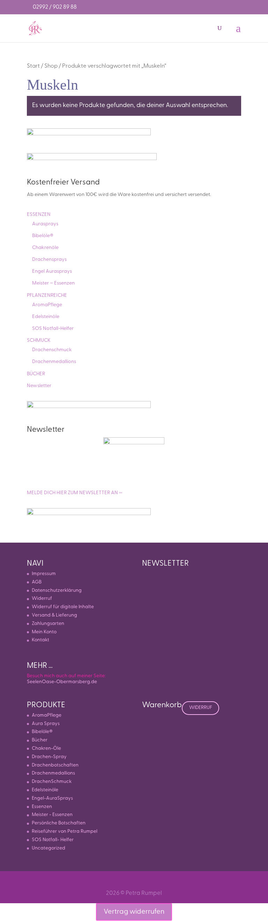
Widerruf (42, 598)
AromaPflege (47, 305)
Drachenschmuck (52, 350)
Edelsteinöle (45, 316)
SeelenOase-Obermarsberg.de (62, 682)
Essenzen (42, 806)
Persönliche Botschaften (58, 823)
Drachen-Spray (49, 757)
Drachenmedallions (54, 361)
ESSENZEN (39, 214)
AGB (37, 582)
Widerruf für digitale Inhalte (63, 607)
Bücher (39, 740)
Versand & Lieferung (54, 615)
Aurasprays (45, 224)
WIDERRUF (200, 707)
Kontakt (40, 640)
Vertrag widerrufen (134, 911)
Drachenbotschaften (55, 765)
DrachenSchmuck (52, 781)
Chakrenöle (45, 247)
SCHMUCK (39, 340)
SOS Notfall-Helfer (53, 328)
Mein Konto (44, 632)
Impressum (44, 573)
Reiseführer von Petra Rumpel (64, 831)
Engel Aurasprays (52, 271)
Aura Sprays (46, 723)
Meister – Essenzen (53, 283)
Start (33, 66)
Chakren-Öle (46, 748)
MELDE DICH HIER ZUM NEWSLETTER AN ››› (74, 493)
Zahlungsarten (48, 623)
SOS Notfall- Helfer (53, 840)
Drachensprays (49, 259)
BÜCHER (36, 374)
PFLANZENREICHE (47, 295)
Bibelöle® (42, 236)
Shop (51, 66)
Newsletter (39, 385)
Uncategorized (48, 848)
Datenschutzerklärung (57, 590)
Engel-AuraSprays (52, 798)
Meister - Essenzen (52, 814)
